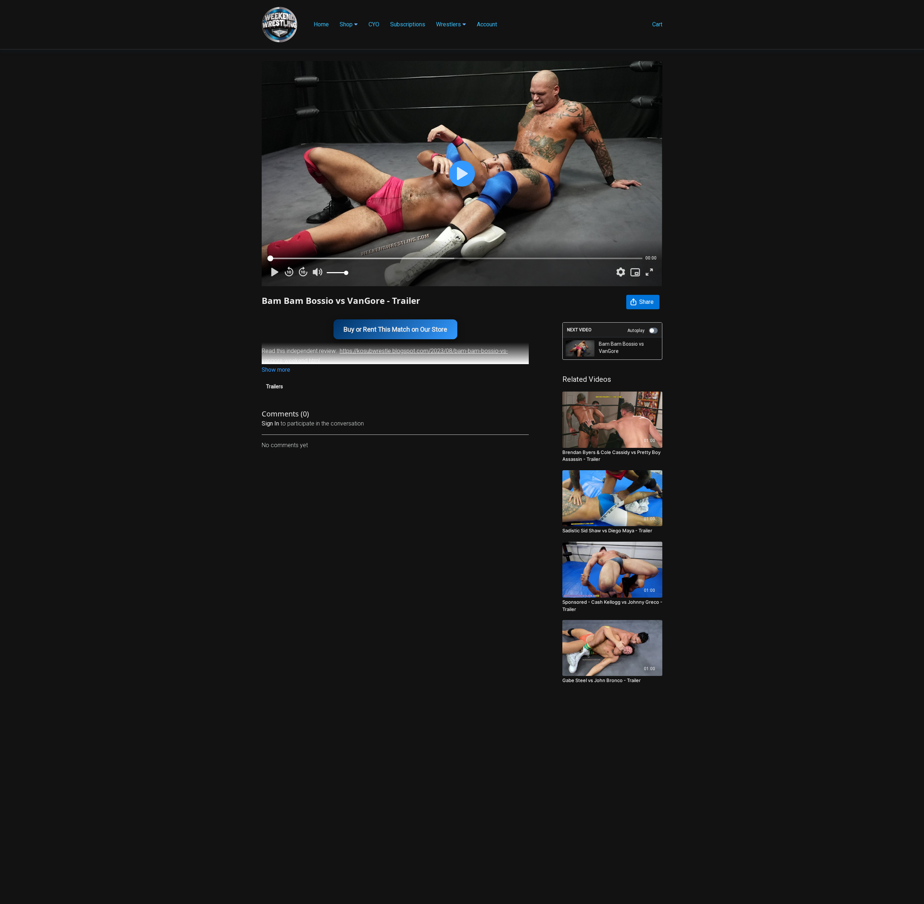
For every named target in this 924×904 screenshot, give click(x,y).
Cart (657, 24)
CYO (374, 24)
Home (321, 24)
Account (487, 24)
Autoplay (636, 330)
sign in (270, 423)
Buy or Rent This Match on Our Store (395, 329)
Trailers (274, 386)
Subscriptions (407, 24)
